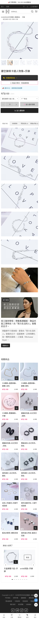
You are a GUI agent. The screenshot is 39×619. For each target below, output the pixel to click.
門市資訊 (7, 598)
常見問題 (20, 604)
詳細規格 (14, 123)
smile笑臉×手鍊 (26, 568)
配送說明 (25, 601)
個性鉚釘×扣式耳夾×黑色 (28, 474)
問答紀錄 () (24, 123)
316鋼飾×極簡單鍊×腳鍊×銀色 (28, 384)
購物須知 (31, 598)
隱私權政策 (9, 601)
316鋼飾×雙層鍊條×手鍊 (9, 414)
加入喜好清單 (30, 104)
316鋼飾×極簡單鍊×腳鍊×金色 (9, 384)
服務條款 (23, 598)
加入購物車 (20, 110)
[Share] (36, 600)
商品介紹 (5, 123)
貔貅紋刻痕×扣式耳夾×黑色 (10, 444)
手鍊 (23, 17)
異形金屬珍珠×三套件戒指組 (29, 504)
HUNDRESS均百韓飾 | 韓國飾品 (10, 17)
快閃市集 (15, 598)
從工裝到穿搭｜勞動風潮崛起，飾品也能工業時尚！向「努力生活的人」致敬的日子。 (18, 323)
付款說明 (17, 601)
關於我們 (12, 604)
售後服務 (33, 601)
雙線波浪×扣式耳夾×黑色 (28, 444)
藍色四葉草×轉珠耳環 (10, 533)
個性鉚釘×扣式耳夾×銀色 (9, 474)
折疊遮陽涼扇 (10, 78)
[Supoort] (36, 595)
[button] (5, 565)
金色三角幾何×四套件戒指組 (10, 504)
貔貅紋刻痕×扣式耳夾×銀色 (29, 414)
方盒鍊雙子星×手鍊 (11, 569)
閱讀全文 (5, 345)
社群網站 (28, 604)
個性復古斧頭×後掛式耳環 (29, 534)
